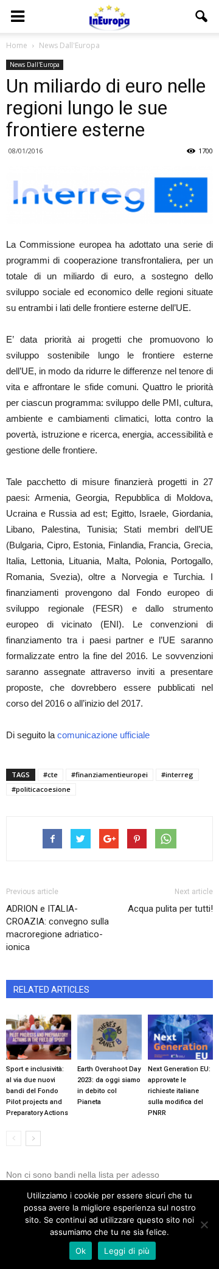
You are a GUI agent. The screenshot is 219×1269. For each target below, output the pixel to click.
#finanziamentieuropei (109, 774)
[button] (202, 16)
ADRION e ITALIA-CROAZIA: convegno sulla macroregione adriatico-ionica (57, 928)
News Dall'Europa (35, 64)
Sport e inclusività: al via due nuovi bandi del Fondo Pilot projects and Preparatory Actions (37, 1091)
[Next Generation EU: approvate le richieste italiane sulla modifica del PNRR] (180, 1037)
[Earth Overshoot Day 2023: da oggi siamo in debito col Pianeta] (109, 1037)
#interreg (177, 774)
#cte (50, 774)
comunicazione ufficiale (103, 735)
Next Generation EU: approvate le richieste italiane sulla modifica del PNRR (179, 1091)
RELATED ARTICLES (51, 990)
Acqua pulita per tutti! (170, 908)
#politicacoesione (41, 789)
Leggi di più (127, 1251)
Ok (80, 1251)
